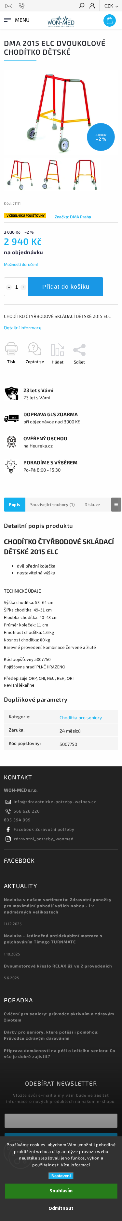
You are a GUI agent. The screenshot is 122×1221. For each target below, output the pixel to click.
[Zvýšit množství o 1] (23, 287)
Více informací (75, 1164)
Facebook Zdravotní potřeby (44, 829)
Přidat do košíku (65, 286)
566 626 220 (27, 811)
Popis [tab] (14, 504)
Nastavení (61, 1175)
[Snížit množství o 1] (9, 287)
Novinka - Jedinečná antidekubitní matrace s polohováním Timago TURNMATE (53, 938)
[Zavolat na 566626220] (22, 6)
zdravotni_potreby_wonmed (44, 838)
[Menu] (16, 19)
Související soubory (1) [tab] (52, 504)
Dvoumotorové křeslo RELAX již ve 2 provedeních (58, 965)
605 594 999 (17, 819)
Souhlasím (61, 1190)
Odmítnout (61, 1208)
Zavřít (101, 373)
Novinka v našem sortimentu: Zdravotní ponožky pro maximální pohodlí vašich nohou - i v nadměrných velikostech (58, 905)
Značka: (73, 216)
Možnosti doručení (21, 264)
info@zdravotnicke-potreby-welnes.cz (55, 801)
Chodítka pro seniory (81, 717)
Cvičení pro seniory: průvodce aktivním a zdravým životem (59, 1016)
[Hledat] (81, 6)
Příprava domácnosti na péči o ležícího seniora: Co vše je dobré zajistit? (59, 1053)
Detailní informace (23, 327)
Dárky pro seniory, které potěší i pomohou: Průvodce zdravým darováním (51, 1035)
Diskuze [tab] (92, 504)
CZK (109, 6)
